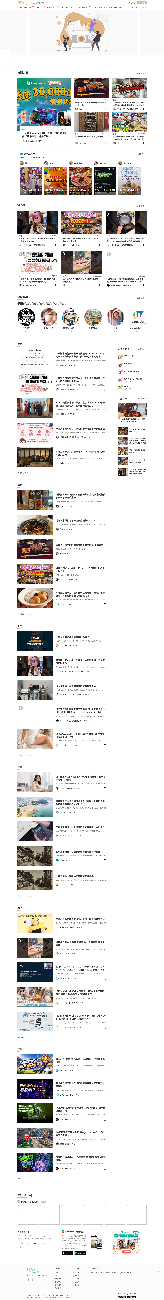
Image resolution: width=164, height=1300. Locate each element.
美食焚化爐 (93, 328)
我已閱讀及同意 (133, 1297)
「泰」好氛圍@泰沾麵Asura (137, 451)
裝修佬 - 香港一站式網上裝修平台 (70, 328)
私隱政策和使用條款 (58, 1296)
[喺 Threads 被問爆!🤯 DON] (105, 181)
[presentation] (19, 33)
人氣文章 (122, 398)
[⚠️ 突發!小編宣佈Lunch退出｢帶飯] (80, 181)
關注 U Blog (25, 1195)
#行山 (98, 1272)
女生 (110, 7)
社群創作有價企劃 (24, 7)
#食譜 (108, 1272)
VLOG (95, 7)
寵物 (131, 7)
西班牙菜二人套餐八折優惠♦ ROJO (137, 430)
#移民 (129, 1272)
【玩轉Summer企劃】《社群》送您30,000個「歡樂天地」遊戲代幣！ (71, 57)
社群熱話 (38, 7)
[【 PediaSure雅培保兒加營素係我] (31, 181)
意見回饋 (57, 1285)
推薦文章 (68, 7)
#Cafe (113, 1272)
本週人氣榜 (123, 349)
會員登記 (132, 3)
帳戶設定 (76, 1276)
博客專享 (85, 7)
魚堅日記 (26, 328)
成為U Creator (50, 7)
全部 (20, 304)
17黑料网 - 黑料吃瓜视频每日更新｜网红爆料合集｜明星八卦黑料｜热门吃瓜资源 (137, 472)
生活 (126, 7)
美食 (100, 7)
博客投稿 (57, 1288)
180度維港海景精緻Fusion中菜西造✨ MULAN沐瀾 (133, 420)
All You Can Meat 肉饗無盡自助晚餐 (137, 461)
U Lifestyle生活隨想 (137, 328)
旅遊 (105, 7)
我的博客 (76, 1285)
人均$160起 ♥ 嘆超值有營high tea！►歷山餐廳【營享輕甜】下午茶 (138, 440)
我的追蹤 (76, 1282)
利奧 (115, 328)
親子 (121, 7)
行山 (136, 7)
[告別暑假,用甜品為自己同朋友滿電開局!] (129, 181)
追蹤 (26, 331)
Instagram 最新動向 (30, 1201)
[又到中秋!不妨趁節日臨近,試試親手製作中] (55, 181)
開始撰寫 (142, 3)
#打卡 (103, 1272)
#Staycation (121, 1272)
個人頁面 (76, 1272)
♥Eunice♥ (48, 328)
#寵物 (93, 1272)
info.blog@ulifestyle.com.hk (36, 1243)
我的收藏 (76, 1279)
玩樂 (115, 7)
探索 (62, 7)
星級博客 (77, 7)
